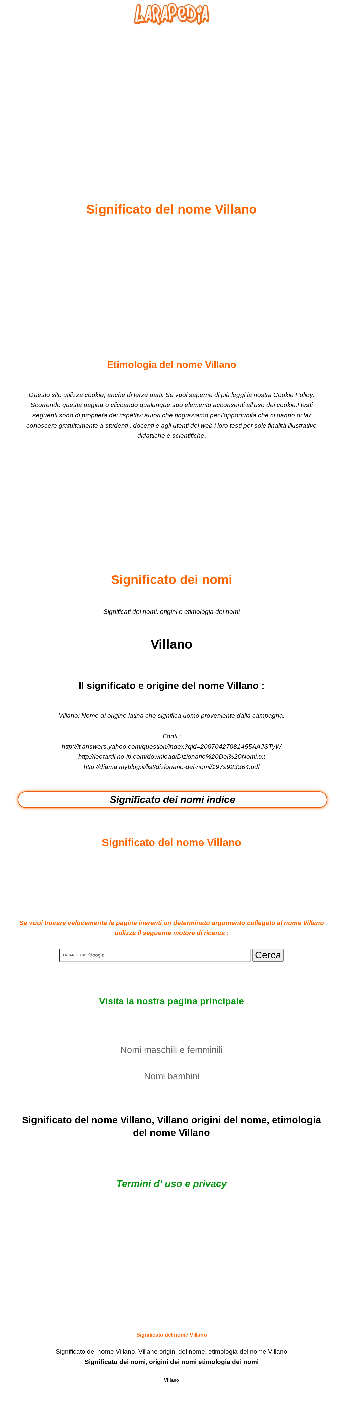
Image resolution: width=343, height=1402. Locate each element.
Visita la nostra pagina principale (171, 1001)
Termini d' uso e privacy (171, 1183)
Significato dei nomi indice (172, 799)
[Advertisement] (171, 97)
